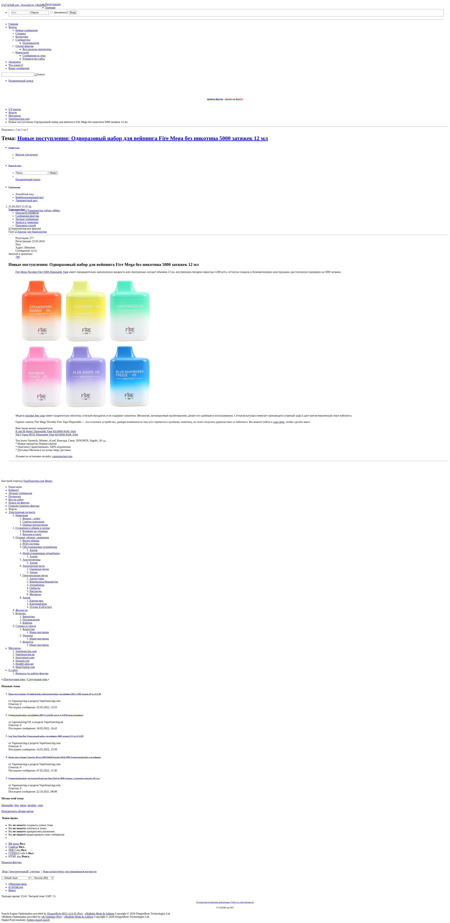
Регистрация (52, 4)
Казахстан (28, 629)
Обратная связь (17, 883)
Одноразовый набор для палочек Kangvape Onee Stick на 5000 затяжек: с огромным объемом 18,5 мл (54, 778)
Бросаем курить (31, 534)
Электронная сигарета (21, 512)
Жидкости (21, 610)
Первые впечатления (35, 524)
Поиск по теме (14, 166)
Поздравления (31, 619)
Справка (20, 33)
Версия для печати (26, 154)
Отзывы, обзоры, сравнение (32, 537)
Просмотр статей (25, 225)
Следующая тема (37, 679)
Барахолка (28, 616)
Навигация (22, 52)
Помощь (50, 7)
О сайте (13, 670)
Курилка (20, 613)
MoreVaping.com (25, 667)
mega (23, 805)
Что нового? (15, 65)
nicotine (31, 805)
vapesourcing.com (62, 456)
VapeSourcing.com (26, 651)
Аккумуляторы (31, 559)
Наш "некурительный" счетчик (20, 871)
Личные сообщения (20, 493)
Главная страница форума (23, 505)
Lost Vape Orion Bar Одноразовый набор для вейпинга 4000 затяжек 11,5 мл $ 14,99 (45, 736)
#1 (30, 206)
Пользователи (30, 42)
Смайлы (13, 846)
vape (40, 805)
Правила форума (11, 862)
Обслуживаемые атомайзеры (39, 546)
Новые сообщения (26, 30)
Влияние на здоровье (35, 531)
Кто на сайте (16, 499)
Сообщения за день (34, 55)
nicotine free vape (35, 415)
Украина (27, 635)
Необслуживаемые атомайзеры (41, 553)
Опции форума (24, 46)
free (16, 805)
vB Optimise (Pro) (51, 916)
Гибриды (35, 588)
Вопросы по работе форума (31, 673)
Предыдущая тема (14, 679)
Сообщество (22, 39)
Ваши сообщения (18, 68)
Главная (13, 23)
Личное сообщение (26, 219)
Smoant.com (22, 660)
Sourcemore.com (24, 657)
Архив (33, 550)
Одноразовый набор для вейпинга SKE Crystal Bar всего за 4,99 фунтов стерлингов (45, 715)
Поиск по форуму (19, 502)
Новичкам (21, 515)
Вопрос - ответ (31, 518)
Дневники (14, 61)
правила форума (215, 99)
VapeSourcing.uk (25, 654)
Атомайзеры (37, 584)
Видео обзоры (30, 540)
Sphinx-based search (38, 919)
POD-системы (30, 543)
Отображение (14, 187)
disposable (7, 805)
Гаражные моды (39, 569)
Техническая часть (33, 565)
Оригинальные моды (35, 575)
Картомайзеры (38, 603)
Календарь (21, 36)
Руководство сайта (33, 58)
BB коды (13, 843)
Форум (12, 27)
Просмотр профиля (26, 212)
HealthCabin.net (24, 663)
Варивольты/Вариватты (44, 581)
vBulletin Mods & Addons (99, 913)
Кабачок (27, 622)
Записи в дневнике (26, 222)
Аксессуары (37, 578)
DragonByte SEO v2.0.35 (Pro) (65, 913)
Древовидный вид (26, 200)
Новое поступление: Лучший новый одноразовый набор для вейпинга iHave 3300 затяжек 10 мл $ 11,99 (54, 694)
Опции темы (14, 148)
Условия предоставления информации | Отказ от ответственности (225, 902)
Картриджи (36, 600)
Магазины (14, 648)
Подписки (14, 496)
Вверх (48, 480)
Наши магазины (39, 632)
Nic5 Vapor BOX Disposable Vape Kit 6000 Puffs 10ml (46, 434)
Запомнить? (60, 12)
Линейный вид (24, 194)
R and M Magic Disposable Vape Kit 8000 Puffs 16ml (45, 431)
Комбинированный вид (29, 197)
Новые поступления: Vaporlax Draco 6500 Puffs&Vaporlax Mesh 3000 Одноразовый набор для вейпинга (54, 757)
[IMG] (12, 850)
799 (17, 257)
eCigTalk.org (15, 887)
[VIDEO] (13, 853)
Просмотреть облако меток (17, 811)
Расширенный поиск (20, 80)
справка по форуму (234, 99)
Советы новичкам (33, 521)
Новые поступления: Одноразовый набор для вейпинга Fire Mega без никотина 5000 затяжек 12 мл (142, 138)
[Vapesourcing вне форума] (31, 231)
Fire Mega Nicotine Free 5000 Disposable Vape (41, 271)
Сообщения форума (27, 215)
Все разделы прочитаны (36, 49)
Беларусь (27, 641)
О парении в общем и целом (32, 527)
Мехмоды (35, 594)
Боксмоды (36, 591)
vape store (278, 421)
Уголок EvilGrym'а (41, 606)
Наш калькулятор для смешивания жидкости (70, 871)
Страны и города (25, 625)
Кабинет (13, 490)
